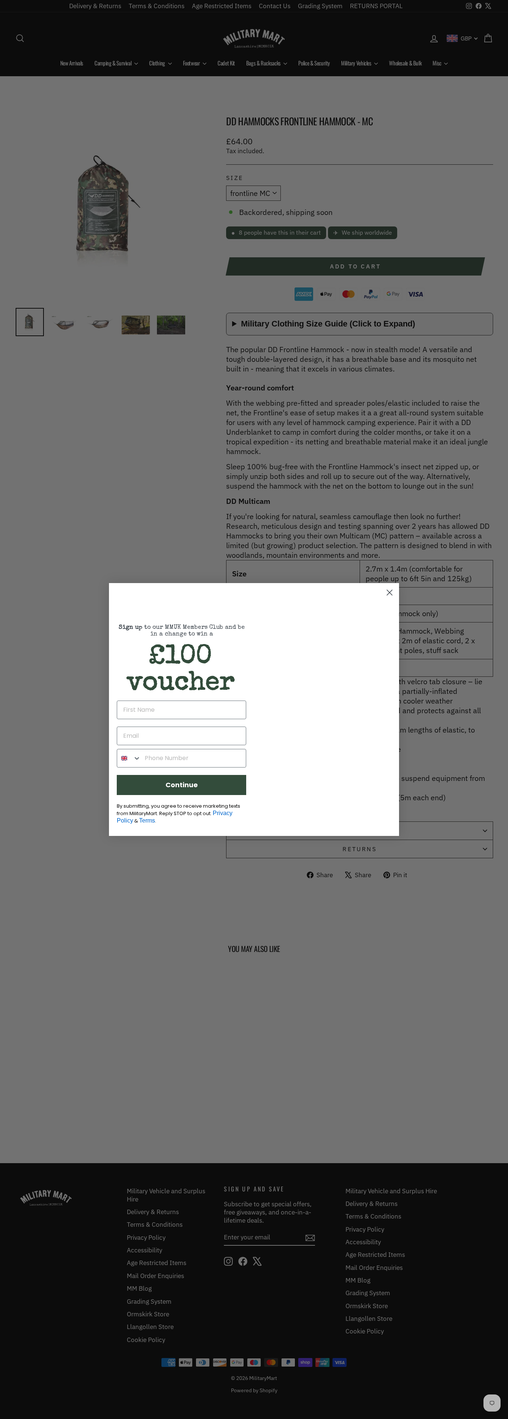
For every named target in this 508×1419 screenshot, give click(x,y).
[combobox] (129, 758)
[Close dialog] (389, 592)
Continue (181, 784)
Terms (147, 820)
